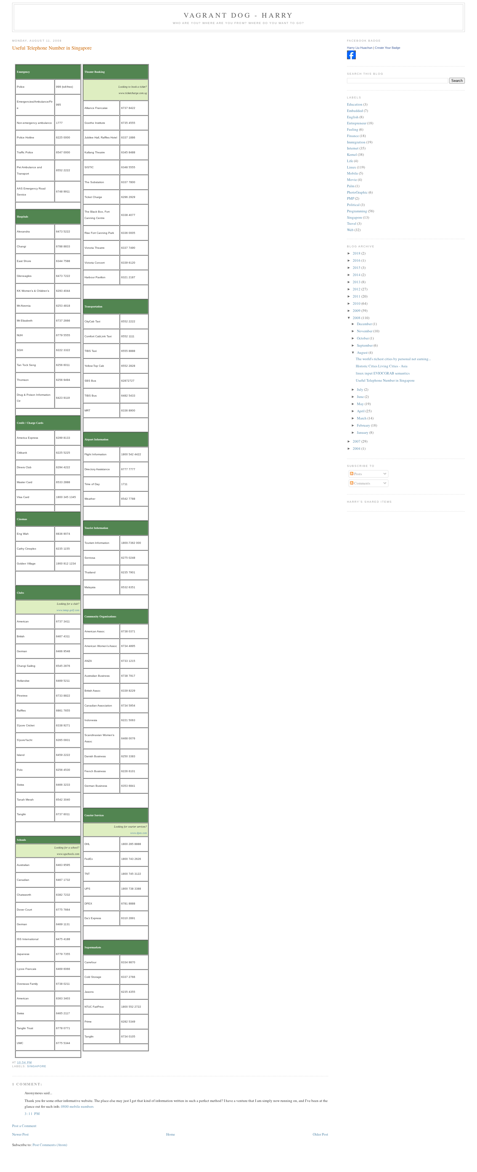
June (361, 396)
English (353, 116)
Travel (351, 223)
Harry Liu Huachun (359, 47)
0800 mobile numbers (77, 1106)
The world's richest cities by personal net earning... (393, 358)
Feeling (352, 129)
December (365, 323)
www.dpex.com (138, 832)
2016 (357, 260)
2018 (357, 253)
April (361, 410)
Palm (350, 185)
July (360, 389)
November (365, 330)
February (364, 425)
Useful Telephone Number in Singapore (52, 47)
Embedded (355, 110)
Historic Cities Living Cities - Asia (381, 365)
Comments (361, 483)
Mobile (352, 173)
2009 (357, 310)
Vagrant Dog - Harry (239, 15)
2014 (357, 274)
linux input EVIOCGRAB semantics (383, 373)
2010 (357, 303)
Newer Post (20, 1134)
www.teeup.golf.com (68, 610)
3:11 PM (32, 1113)
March (362, 418)
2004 (357, 448)
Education (354, 104)
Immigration (356, 142)
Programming (357, 210)
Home (170, 1134)
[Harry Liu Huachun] (351, 57)
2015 (357, 267)
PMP (350, 198)
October (363, 338)
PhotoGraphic (357, 192)
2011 (357, 296)
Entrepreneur (356, 123)
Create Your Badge (387, 47)
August (363, 352)
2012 (357, 289)
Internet (353, 148)
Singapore (36, 1066)
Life (350, 160)
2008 (357, 317)
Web (350, 229)
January (363, 432)
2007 (357, 441)
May (361, 403)
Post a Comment (24, 1125)
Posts (357, 473)
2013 (357, 281)
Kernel (352, 154)
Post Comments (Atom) (50, 1144)
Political (353, 204)
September (365, 345)
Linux (351, 167)
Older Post (320, 1134)
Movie (352, 179)
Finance (353, 135)
